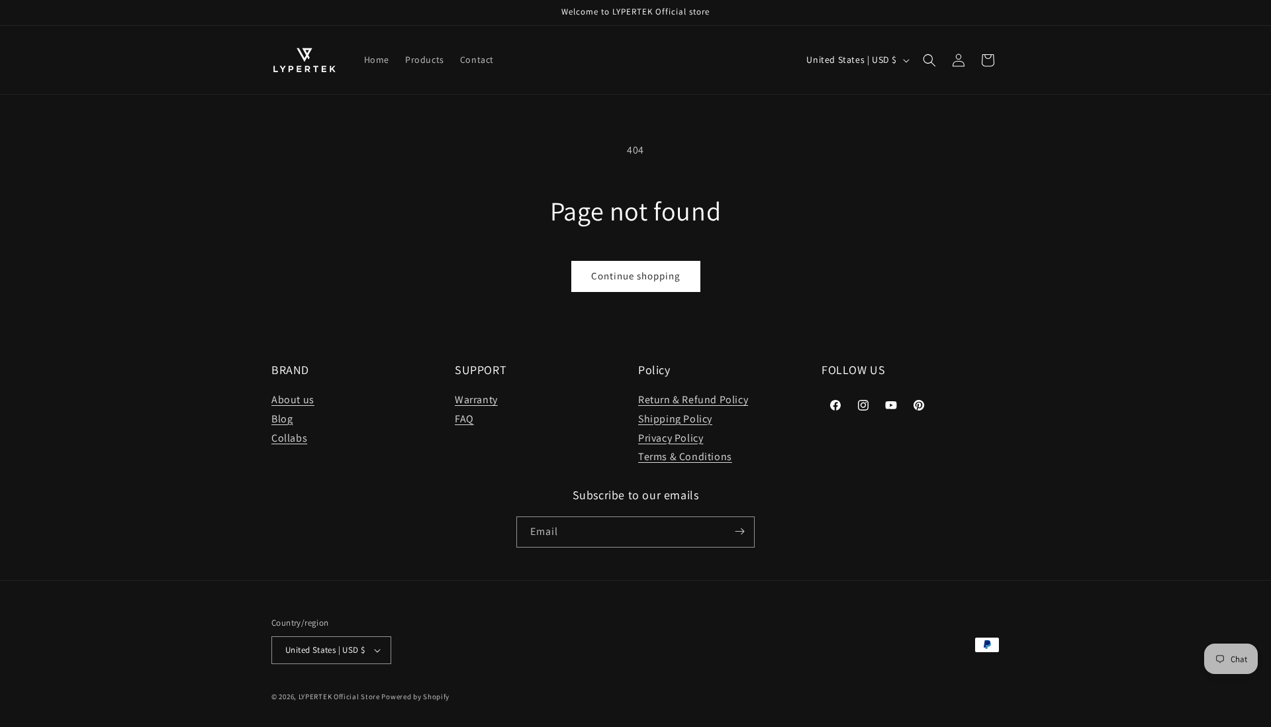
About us (292, 400)
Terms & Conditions (685, 457)
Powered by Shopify (415, 696)
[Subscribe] (739, 531)
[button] (929, 60)
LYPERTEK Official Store (339, 696)
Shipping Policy (675, 419)
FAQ (464, 419)
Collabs (289, 438)
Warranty (476, 400)
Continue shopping (636, 275)
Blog (282, 419)
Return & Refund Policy (693, 400)
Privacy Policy (670, 438)
